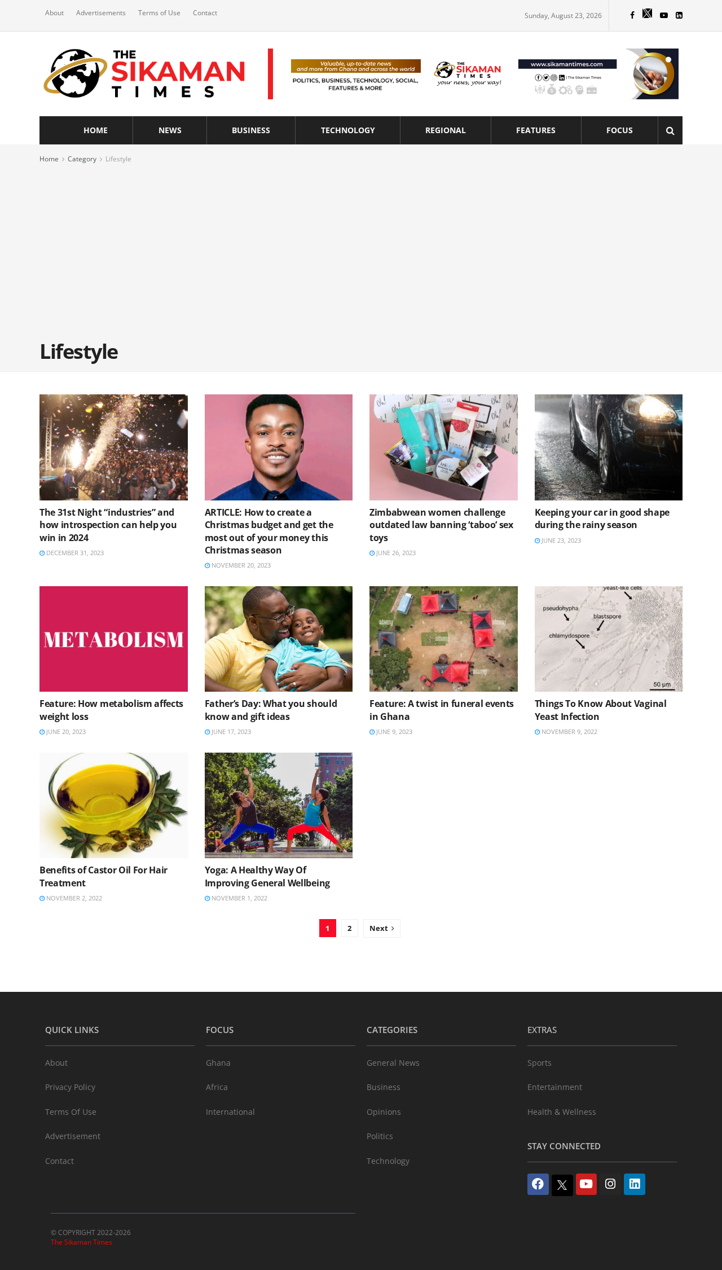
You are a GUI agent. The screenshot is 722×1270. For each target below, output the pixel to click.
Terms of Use (159, 12)
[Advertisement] (361, 250)
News (170, 130)
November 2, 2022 (73, 898)
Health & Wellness (561, 1111)
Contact (205, 12)
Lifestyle (118, 159)
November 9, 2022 (568, 731)
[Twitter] (562, 1185)
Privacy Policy (70, 1087)
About (54, 12)
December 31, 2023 (74, 552)
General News (393, 1062)
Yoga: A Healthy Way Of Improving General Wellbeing (267, 876)
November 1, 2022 (238, 898)
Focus (619, 130)
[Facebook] (538, 1184)
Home (95, 130)
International (230, 1111)
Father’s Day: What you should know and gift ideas (271, 709)
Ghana (218, 1062)
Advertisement (72, 1136)
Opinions (384, 1111)
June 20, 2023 (65, 731)
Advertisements (101, 12)
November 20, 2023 (240, 565)
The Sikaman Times (81, 1242)
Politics (380, 1136)
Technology (348, 130)
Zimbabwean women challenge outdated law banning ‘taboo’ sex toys (441, 525)
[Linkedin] (634, 1184)
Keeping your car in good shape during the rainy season (602, 518)
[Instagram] (610, 1184)
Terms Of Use (70, 1111)
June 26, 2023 (395, 552)
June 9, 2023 (393, 731)
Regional (445, 130)
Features (536, 130)
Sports (539, 1062)
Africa (217, 1087)
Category (82, 159)
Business (251, 130)
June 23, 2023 (560, 540)
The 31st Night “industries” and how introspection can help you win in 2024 (108, 525)
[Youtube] (586, 1184)
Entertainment (554, 1087)
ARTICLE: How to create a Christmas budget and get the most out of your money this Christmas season (269, 531)
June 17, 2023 (230, 731)
